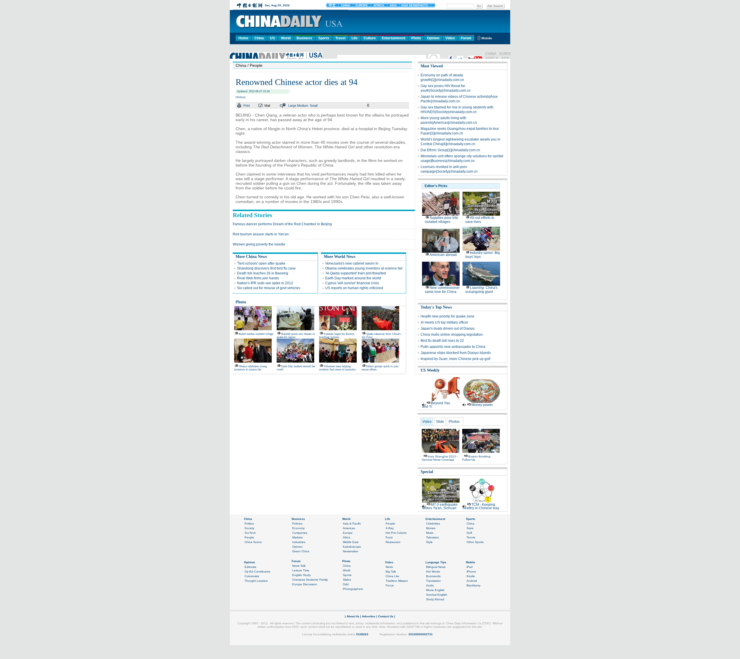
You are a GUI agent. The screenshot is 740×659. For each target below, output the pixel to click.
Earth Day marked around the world (353, 278)
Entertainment (393, 38)
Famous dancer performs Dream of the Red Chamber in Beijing (282, 224)
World (286, 38)
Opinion (433, 38)
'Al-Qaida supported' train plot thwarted (355, 273)
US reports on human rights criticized (354, 288)
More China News (251, 256)
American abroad (443, 255)
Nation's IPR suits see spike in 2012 (265, 283)
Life (355, 38)
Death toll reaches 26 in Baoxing (262, 273)
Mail (267, 105)
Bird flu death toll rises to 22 (442, 341)
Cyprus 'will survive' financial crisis (352, 283)
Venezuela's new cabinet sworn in (351, 263)
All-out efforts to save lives (479, 220)
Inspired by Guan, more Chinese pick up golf (455, 359)
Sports (323, 38)
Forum (466, 38)
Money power (482, 405)
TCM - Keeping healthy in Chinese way (480, 506)
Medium (302, 105)
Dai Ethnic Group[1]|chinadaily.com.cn (450, 150)
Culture (370, 38)
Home (243, 38)
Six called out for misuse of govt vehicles (268, 288)
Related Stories (252, 215)
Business (304, 38)
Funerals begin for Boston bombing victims (336, 335)
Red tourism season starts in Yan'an (261, 234)
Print (246, 105)
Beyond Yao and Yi (436, 405)
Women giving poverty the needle (259, 244)
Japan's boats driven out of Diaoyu (448, 328)
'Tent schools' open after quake (261, 263)
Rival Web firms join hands (258, 278)
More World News (339, 256)
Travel (340, 38)
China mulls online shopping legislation (452, 335)
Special (427, 472)
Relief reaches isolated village (256, 333)
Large (292, 105)
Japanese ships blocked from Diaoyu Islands (456, 353)
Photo (416, 38)
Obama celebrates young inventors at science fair (364, 268)
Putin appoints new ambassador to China (453, 347)
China (259, 38)
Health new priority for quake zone (447, 316)
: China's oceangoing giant (481, 290)
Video (450, 38)
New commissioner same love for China (442, 290)
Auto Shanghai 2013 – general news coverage (440, 458)
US (272, 38)
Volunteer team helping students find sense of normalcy (337, 368)
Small (313, 105)
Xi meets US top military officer (444, 322)
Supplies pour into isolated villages (441, 220)
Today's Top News (436, 307)
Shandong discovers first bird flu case (266, 268)
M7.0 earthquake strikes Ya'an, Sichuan (440, 506)
